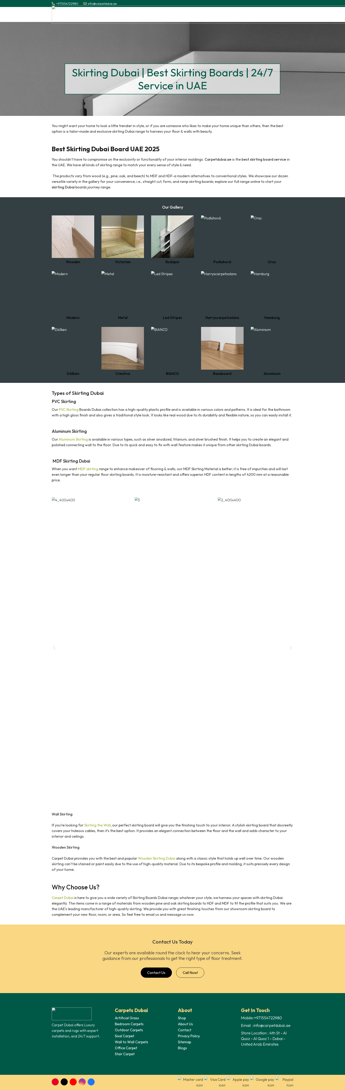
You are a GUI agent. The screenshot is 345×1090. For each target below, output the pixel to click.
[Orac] (272, 239)
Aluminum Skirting (73, 439)
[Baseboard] (222, 351)
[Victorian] (122, 239)
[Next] (290, 647)
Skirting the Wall (97, 825)
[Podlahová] (222, 239)
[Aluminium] (272, 351)
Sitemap (184, 1042)
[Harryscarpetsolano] (222, 295)
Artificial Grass (127, 1018)
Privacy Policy (189, 1036)
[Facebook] (91, 1081)
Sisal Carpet (124, 1036)
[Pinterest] (55, 1081)
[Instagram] (82, 1081)
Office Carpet (126, 1048)
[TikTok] (64, 1081)
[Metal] (122, 295)
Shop (182, 1018)
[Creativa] (122, 351)
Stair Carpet (125, 1054)
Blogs (182, 1048)
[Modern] (73, 295)
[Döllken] (73, 351)
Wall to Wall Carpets (132, 1042)
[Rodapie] (172, 239)
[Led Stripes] (172, 295)
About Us (185, 1024)
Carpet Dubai (62, 897)
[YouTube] (73, 1081)
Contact (184, 1030)
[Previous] (54, 647)
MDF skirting (88, 469)
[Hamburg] (272, 295)
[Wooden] (73, 239)
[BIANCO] (172, 351)
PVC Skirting (68, 409)
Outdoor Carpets (129, 1030)
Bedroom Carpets (129, 1024)
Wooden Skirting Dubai (156, 858)
